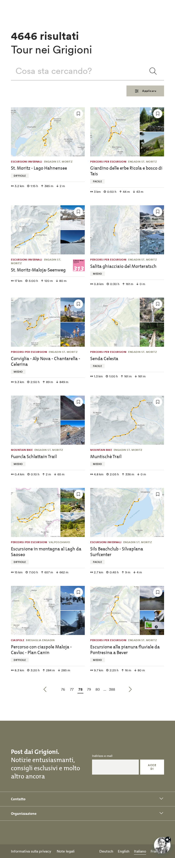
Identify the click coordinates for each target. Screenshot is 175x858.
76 (63, 689)
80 (98, 689)
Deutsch (106, 851)
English (123, 851)
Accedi (152, 766)
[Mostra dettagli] (168, 840)
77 (72, 689)
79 (89, 689)
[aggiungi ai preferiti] (78, 113)
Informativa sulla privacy (31, 851)
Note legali (66, 851)
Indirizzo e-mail (102, 756)
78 (80, 689)
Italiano (140, 851)
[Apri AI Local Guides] (162, 845)
